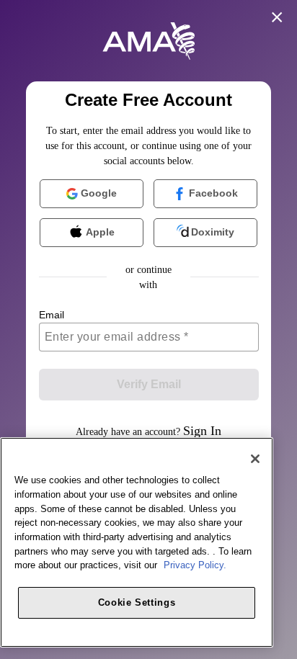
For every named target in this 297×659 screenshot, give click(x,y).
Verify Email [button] (149, 384)
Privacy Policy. (195, 565)
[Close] (255, 459)
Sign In (202, 430)
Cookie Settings (137, 602)
